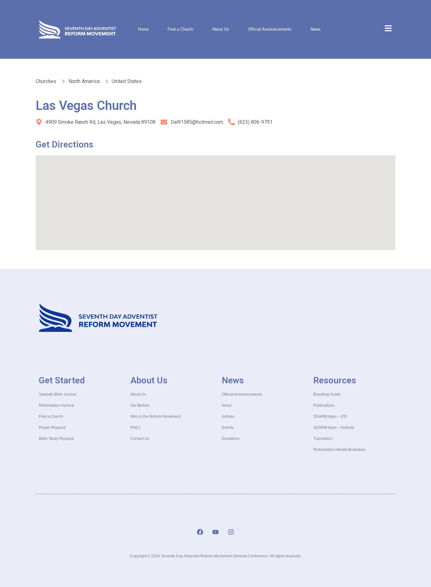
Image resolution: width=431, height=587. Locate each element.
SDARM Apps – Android (333, 427)
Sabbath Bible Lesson (58, 394)
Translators (323, 438)
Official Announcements (270, 29)
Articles (228, 416)
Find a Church (180, 29)
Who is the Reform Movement (155, 416)
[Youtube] (215, 532)
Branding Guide (326, 394)
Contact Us (139, 438)
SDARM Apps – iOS (330, 416)
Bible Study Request (56, 438)
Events (227, 427)
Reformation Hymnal (56, 405)
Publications (323, 405)
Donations (230, 438)
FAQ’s (135, 427)
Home (143, 29)
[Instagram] (231, 532)
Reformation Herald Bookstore (339, 449)
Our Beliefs (139, 405)
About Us (220, 29)
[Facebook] (200, 532)
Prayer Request (52, 427)
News (315, 29)
